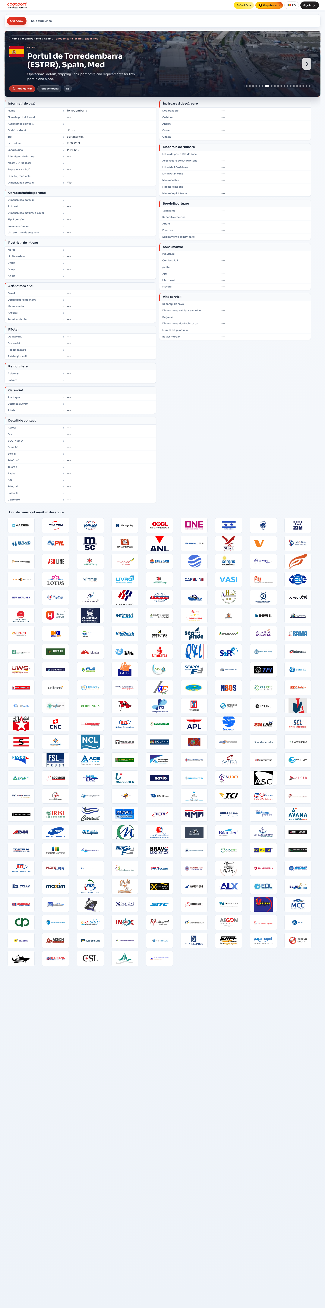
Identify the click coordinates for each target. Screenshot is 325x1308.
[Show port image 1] (247, 86)
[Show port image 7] (266, 86)
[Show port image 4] (256, 86)
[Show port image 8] (270, 86)
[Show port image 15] (294, 86)
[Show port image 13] (287, 86)
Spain (47, 38)
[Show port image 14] (291, 86)
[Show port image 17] (300, 86)
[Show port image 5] (259, 86)
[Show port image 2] (250, 86)
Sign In (307, 5)
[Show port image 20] (310, 86)
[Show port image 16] (297, 86)
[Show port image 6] (262, 86)
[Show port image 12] (284, 86)
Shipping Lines (41, 21)
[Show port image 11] (281, 86)
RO (294, 5)
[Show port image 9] (275, 86)
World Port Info (31, 38)
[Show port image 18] (303, 86)
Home (15, 38)
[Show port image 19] (306, 86)
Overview (16, 21)
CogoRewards (271, 5)
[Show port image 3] (253, 86)
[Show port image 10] (278, 86)
